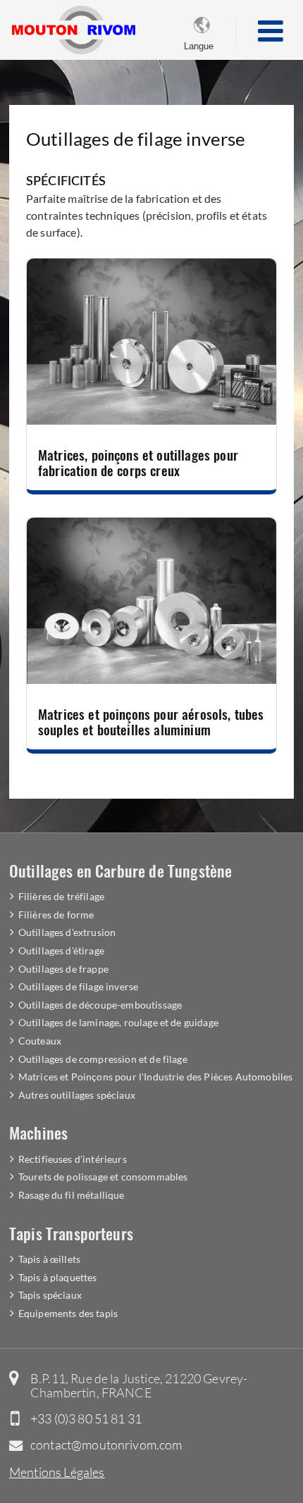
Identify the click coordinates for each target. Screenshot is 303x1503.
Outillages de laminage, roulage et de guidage (118, 1022)
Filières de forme (56, 915)
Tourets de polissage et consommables (103, 1177)
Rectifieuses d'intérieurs (72, 1159)
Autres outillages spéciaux (76, 1095)
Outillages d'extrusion (67, 932)
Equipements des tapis (68, 1313)
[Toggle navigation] (270, 32)
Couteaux (39, 1041)
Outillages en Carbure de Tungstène (120, 870)
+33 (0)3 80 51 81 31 (86, 1418)
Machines (38, 1132)
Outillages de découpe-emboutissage (100, 1005)
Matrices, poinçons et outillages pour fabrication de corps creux (138, 462)
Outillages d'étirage (61, 950)
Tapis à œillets (49, 1259)
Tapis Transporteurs (71, 1233)
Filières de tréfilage (61, 896)
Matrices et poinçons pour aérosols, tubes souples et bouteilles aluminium (151, 722)
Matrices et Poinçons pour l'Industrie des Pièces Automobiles (155, 1077)
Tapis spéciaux (50, 1295)
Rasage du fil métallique (71, 1195)
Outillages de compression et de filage (102, 1059)
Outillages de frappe (63, 969)
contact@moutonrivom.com (106, 1444)
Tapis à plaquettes (57, 1277)
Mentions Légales (57, 1472)
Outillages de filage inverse (78, 986)
